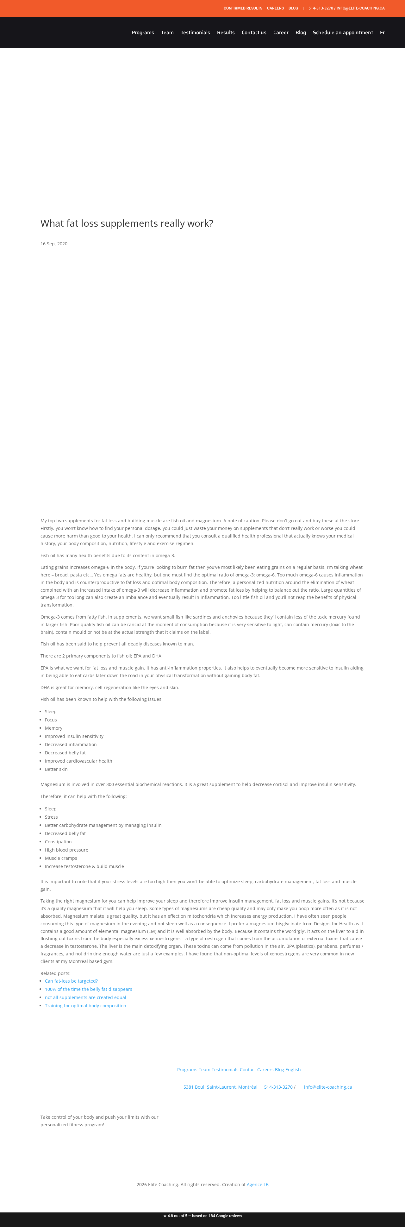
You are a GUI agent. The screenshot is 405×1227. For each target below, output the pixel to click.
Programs (143, 32)
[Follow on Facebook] (7, 1194)
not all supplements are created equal (85, 997)
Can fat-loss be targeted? (71, 981)
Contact (248, 1070)
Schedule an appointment (343, 32)
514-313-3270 (320, 8)
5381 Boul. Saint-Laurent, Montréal (221, 1087)
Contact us (254, 32)
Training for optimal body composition (85, 1006)
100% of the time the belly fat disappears (88, 989)
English (293, 1070)
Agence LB (258, 1184)
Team (167, 32)
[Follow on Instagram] (7, 1207)
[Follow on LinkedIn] (220, 1105)
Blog (293, 8)
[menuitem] (382, 32)
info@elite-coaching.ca (361, 8)
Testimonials (195, 32)
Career (281, 32)
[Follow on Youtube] (7, 1219)
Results (226, 32)
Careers (275, 8)
